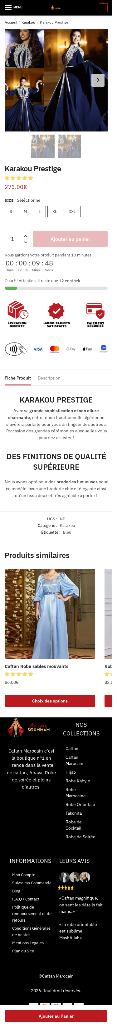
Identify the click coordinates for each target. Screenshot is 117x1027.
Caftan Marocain (74, 760)
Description (49, 378)
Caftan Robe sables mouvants (36, 666)
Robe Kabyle (78, 781)
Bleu (67, 532)
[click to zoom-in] (56, 80)
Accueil (11, 22)
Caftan (72, 748)
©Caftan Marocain (56, 976)
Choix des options (50, 701)
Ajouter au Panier (56, 1016)
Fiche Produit (18, 378)
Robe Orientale (80, 804)
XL (54, 211)
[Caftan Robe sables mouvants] (50, 614)
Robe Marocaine (76, 793)
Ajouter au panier (70, 239)
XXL (72, 211)
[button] (19, 178)
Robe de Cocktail (74, 825)
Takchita (74, 813)
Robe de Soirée (80, 837)
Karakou (28, 22)
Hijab (71, 772)
